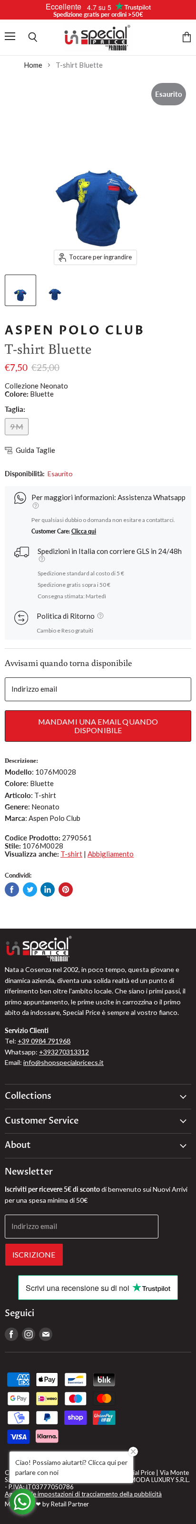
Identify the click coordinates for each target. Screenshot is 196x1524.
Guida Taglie (35, 450)
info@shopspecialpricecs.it (63, 1062)
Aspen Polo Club (75, 330)
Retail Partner (70, 1504)
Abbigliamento (111, 853)
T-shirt (71, 853)
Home (33, 65)
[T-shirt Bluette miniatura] (20, 290)
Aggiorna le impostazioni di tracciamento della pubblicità (83, 1494)
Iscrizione (34, 1254)
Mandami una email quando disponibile (98, 726)
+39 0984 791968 (44, 1041)
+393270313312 (64, 1052)
